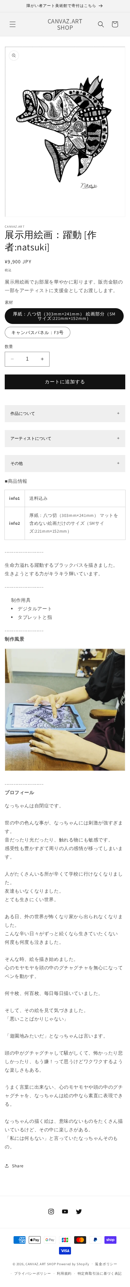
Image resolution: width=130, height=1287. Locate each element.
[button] (13, 24)
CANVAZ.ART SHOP (41, 1263)
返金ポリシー (106, 1264)
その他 (16, 463)
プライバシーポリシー (32, 1273)
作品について (22, 413)
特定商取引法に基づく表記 (100, 1273)
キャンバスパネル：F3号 (37, 332)
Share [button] (18, 1166)
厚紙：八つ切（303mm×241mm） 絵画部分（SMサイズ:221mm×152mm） (64, 316)
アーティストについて (30, 438)
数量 (9, 346)
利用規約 (64, 1273)
